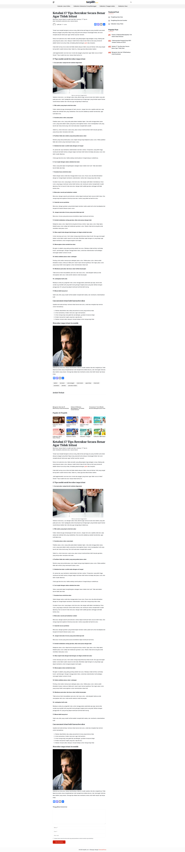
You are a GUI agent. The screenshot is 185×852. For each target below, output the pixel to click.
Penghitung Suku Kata (117, 17)
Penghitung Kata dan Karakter (119, 20)
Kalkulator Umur (123, 6)
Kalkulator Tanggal (85, 436)
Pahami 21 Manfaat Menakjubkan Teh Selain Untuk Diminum (77, 408)
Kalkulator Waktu (71, 436)
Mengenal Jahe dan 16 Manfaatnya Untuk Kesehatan (61, 407)
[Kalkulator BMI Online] (100, 431)
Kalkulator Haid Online (84, 425)
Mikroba (64, 385)
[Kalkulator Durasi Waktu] (72, 420)
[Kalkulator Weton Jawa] (59, 420)
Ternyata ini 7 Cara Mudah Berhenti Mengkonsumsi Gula (97, 407)
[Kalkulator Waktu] (72, 431)
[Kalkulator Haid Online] (86, 420)
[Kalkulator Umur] (100, 420)
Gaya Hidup (88, 383)
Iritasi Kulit (96, 383)
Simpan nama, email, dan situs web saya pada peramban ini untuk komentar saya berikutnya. (73, 838)
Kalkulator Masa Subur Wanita (57, 437)
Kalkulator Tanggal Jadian (107, 6)
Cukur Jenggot (70, 383)
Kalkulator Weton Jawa (57, 425)
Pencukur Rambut (72, 385)
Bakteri (55, 383)
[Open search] (131, 2)
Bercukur (62, 383)
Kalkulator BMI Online (99, 436)
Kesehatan (56, 385)
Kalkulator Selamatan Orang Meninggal (85, 6)
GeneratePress (102, 849)
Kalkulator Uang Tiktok (117, 24)
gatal (86, 43)
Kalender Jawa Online (64, 6)
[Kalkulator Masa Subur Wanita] (59, 431)
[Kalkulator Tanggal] (86, 431)
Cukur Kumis (80, 383)
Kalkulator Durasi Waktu (71, 425)
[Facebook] (95, 24)
